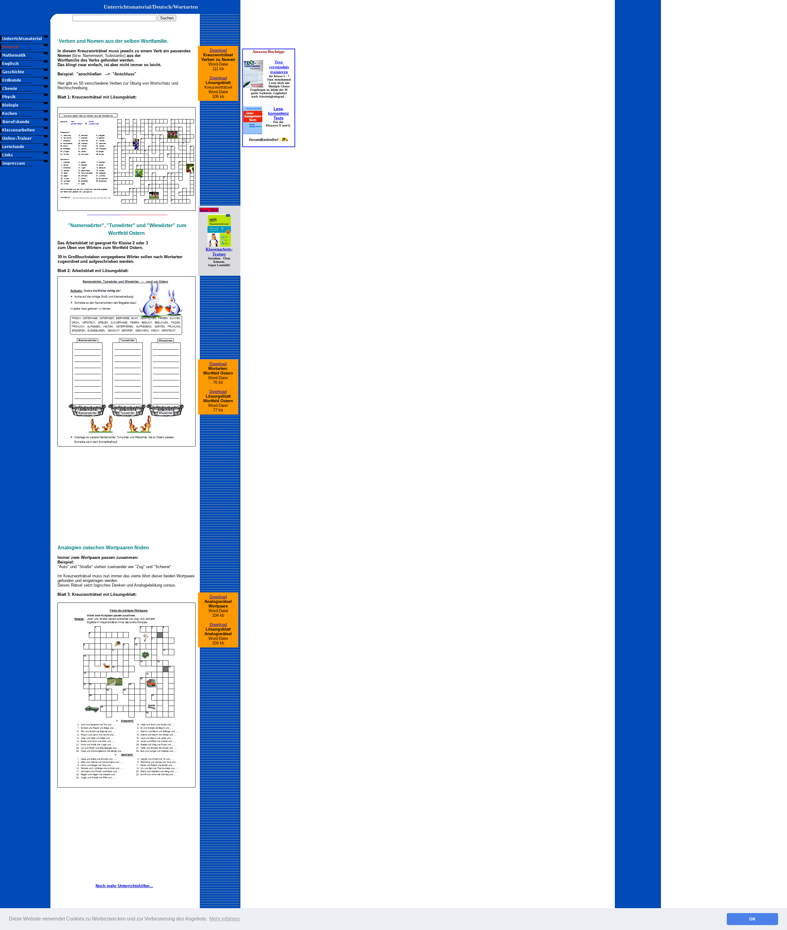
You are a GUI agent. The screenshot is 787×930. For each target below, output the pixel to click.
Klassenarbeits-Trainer (219, 251)
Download (218, 50)
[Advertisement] (25, 286)
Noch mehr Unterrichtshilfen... (124, 886)
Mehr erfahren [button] (224, 918)
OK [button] (752, 918)
